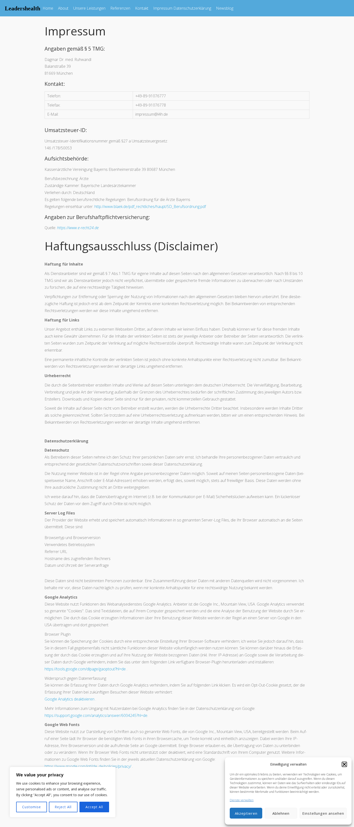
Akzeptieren (246, 813)
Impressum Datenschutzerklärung (182, 8)
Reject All (63, 807)
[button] (344, 764)
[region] (63, 792)
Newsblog (224, 8)
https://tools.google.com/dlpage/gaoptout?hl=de (85, 669)
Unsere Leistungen (89, 8)
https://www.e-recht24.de (78, 227)
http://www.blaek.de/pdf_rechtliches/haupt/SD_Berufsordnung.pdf (150, 206)
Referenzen (120, 8)
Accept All (94, 807)
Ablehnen (280, 813)
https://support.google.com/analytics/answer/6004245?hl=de (96, 715)
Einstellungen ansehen (323, 813)
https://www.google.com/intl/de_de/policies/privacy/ (88, 766)
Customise (31, 807)
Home (48, 8)
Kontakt (141, 8)
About (63, 8)
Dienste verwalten (242, 800)
